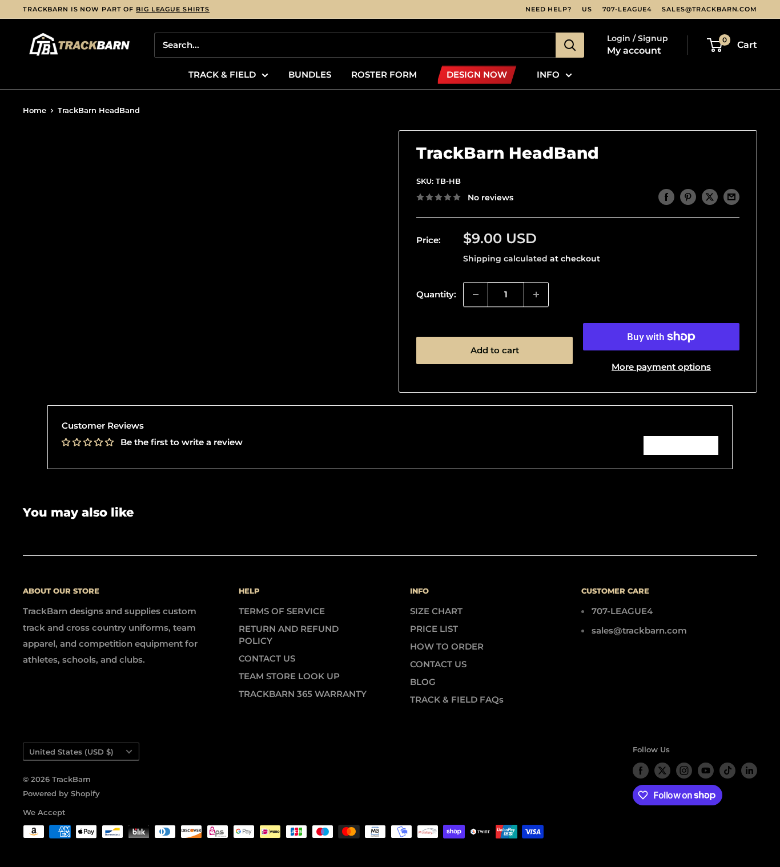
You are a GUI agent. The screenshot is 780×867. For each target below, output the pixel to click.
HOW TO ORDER (447, 646)
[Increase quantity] (536, 295)
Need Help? (548, 9)
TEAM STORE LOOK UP (289, 676)
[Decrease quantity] (476, 295)
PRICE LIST (434, 628)
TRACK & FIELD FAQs (457, 699)
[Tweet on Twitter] (710, 196)
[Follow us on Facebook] (641, 771)
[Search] (570, 45)
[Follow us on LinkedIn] (749, 771)
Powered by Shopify (61, 793)
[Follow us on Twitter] (662, 771)
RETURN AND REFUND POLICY (289, 634)
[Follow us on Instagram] (684, 771)
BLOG (423, 681)
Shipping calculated (505, 258)
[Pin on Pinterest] (688, 196)
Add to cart (495, 350)
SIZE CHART (436, 611)
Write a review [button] (681, 445)
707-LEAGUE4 (627, 9)
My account (634, 50)
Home (34, 110)
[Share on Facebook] (666, 196)
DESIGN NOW (477, 74)
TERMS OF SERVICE (282, 611)
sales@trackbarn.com (709, 9)
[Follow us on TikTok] (727, 771)
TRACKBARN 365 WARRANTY (303, 693)
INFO (548, 74)
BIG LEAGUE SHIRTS (173, 9)
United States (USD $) (71, 752)
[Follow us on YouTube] (706, 771)
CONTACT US (267, 658)
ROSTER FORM (384, 74)
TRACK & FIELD (222, 74)
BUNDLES (309, 74)
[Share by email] (731, 196)
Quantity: (436, 294)
